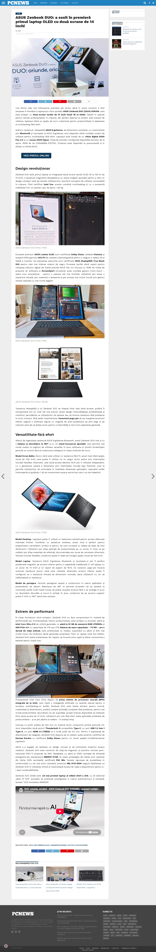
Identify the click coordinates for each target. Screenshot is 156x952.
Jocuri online (117, 921)
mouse (106, 938)
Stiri (35, 3)
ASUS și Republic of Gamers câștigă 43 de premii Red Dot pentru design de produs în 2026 (59, 887)
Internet (107, 921)
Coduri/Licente (88, 950)
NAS (118, 932)
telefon (112, 915)
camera (106, 935)
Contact (115, 948)
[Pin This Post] (60, 101)
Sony (119, 924)
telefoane (127, 918)
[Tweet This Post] (45, 101)
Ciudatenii (134, 930)
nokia (112, 932)
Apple (122, 927)
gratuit (135, 935)
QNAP (105, 930)
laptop (138, 927)
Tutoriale (64, 3)
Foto (126, 930)
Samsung (132, 915)
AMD (125, 921)
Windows (130, 927)
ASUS (31, 845)
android (107, 918)
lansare (124, 932)
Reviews (53, 3)
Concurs (119, 935)
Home (81, 948)
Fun (119, 918)
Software (133, 932)
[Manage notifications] (6, 946)
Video (119, 915)
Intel (125, 915)
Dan (19, 31)
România (127, 935)
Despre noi (105, 948)
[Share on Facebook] (31, 101)
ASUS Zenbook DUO (41, 845)
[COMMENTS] (89, 101)
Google (112, 924)
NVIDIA (106, 924)
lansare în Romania (58, 845)
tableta (115, 927)
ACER (111, 930)
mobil (114, 918)
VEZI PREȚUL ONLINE (36, 155)
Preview (43, 3)
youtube (107, 927)
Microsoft (132, 924)
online (106, 932)
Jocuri (75, 3)
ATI (112, 935)
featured (118, 930)
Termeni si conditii (128, 948)
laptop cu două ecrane (77, 845)
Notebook (133, 921)
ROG (134, 918)
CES (124, 924)
